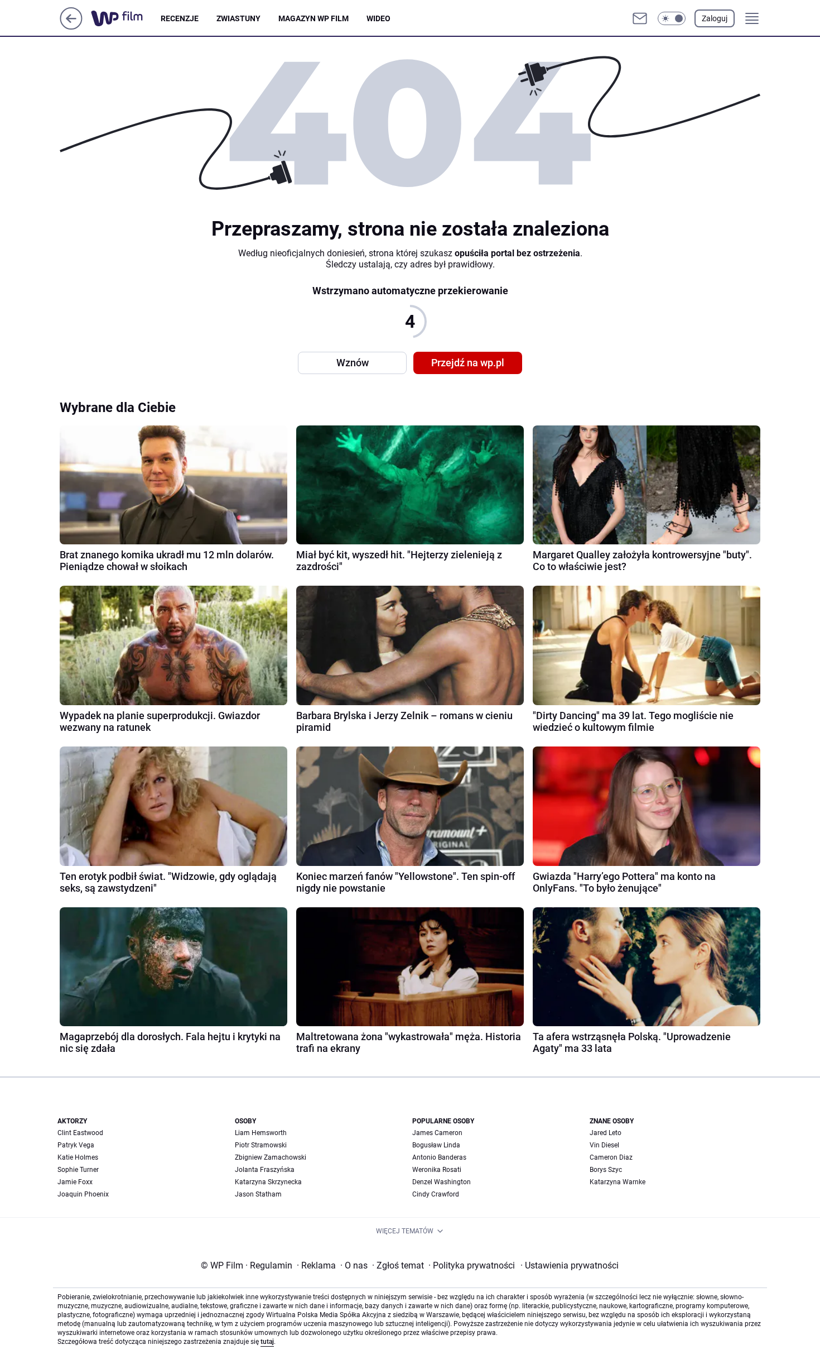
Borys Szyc (606, 1170)
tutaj (267, 1342)
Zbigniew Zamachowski (270, 1157)
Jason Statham (258, 1194)
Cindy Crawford (435, 1194)
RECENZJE (180, 18)
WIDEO (378, 18)
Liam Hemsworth (261, 1133)
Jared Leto (605, 1133)
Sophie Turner (78, 1170)
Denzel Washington (441, 1182)
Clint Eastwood (80, 1133)
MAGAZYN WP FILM (313, 18)
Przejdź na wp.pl (467, 362)
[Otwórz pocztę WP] (640, 18)
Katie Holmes (77, 1157)
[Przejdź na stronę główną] (71, 26)
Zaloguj (714, 18)
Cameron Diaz (611, 1157)
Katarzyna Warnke (617, 1182)
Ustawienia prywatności (569, 1265)
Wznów (352, 362)
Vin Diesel (604, 1145)
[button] (672, 18)
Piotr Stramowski (261, 1145)
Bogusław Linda (436, 1145)
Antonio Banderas (439, 1157)
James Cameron (437, 1133)
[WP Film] (126, 18)
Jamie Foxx (75, 1182)
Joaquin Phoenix (83, 1194)
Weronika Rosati (436, 1170)
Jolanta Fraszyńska (265, 1170)
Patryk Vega (75, 1145)
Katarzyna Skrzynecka (268, 1182)
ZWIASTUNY (238, 18)
